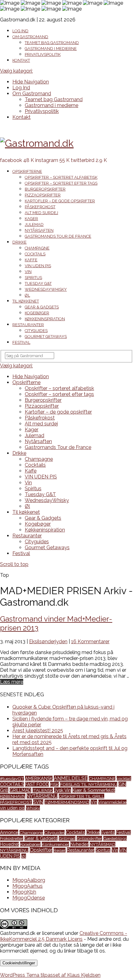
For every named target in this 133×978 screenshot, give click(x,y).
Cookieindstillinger (18, 963)
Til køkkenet (25, 301)
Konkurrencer (55, 844)
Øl (27, 295)
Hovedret (9, 844)
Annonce (9, 832)
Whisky (33, 807)
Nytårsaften (39, 230)
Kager (31, 218)
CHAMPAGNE (102, 778)
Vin (28, 271)
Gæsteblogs (115, 838)
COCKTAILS (12, 784)
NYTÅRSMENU (42, 796)
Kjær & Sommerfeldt (93, 790)
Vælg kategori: (16, 71)
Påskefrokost (40, 206)
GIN (122, 784)
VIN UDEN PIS (38, 265)
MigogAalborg (28, 880)
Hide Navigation (30, 82)
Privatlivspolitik (43, 54)
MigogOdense (28, 898)
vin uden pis (12, 807)
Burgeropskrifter (45, 189)
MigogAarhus (27, 886)
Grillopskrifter (89, 838)
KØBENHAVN (12, 796)
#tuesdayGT (12, 778)
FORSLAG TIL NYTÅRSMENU (88, 784)
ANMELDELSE (71, 778)
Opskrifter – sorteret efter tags (61, 183)
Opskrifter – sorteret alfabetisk (61, 177)
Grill (4, 790)
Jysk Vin (62, 790)
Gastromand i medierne (51, 48)
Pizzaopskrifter (43, 195)
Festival (21, 342)
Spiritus (33, 277)
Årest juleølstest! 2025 (37, 731)
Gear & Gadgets (42, 307)
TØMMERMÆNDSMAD (67, 802)
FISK (54, 784)
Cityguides (36, 330)
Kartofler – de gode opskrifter (60, 201)
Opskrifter (41, 850)
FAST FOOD (37, 784)
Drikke (19, 242)
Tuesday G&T (38, 283)
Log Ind (20, 31)
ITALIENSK (42, 790)
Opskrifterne (27, 171)
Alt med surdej (41, 212)
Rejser (60, 850)
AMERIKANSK (39, 778)
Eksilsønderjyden (48, 641)
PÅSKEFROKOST (16, 802)
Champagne (37, 248)
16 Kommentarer (90, 641)
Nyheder (79, 844)
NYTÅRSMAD (102, 844)
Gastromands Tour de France (58, 236)
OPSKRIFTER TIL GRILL (81, 796)
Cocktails (35, 254)
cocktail (124, 778)
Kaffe (31, 260)
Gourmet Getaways (46, 336)
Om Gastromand (30, 36)
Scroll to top (14, 564)
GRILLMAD (20, 790)
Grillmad (67, 838)
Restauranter (28, 324)
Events (108, 832)
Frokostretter (11, 838)
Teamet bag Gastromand (52, 42)
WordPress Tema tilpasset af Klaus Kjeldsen (50, 975)
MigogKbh (24, 892)
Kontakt (21, 60)
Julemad (34, 224)
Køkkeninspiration (45, 318)
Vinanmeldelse (112, 802)
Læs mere (11, 682)
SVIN (38, 802)
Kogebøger (37, 313)
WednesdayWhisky (46, 289)
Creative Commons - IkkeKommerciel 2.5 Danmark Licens (63, 936)
